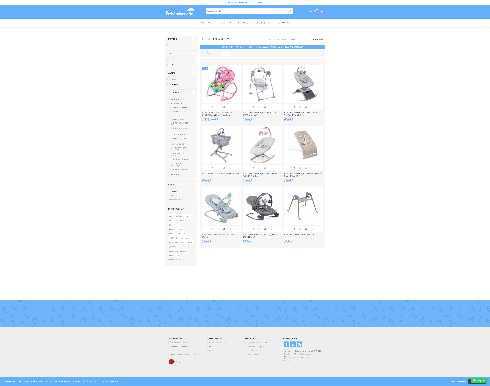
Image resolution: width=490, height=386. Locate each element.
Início (269, 39)
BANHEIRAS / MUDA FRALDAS (179, 155)
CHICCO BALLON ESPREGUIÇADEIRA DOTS (219, 235)
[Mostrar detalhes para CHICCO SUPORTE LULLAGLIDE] (303, 206)
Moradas (212, 347)
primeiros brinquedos (177, 251)
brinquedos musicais (177, 233)
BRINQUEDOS (176, 174)
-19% (205, 68)
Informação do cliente (217, 343)
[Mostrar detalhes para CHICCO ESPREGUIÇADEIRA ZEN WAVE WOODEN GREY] (262, 145)
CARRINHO (173, 238)
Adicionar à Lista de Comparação (224, 107)
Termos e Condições (179, 347)
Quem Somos (176, 351)
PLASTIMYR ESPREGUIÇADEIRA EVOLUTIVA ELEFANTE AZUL (217, 113)
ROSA (173, 65)
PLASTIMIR (174, 84)
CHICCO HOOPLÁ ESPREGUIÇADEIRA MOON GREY (260, 235)
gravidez (172, 246)
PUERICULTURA (281, 39)
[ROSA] (221, 84)
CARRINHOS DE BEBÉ (179, 107)
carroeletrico (185, 238)
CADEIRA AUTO (177, 111)
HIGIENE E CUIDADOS (180, 159)
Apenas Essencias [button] (458, 381)
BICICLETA (173, 220)
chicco (190, 242)
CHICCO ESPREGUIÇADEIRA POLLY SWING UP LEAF (259, 113)
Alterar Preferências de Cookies (183, 355)
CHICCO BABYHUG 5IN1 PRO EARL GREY (221, 173)
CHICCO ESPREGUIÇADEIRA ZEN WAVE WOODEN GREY (261, 174)
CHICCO (173, 79)
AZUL (173, 60)
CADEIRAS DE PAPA (180, 138)
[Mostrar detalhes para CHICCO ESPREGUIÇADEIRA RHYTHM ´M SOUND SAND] (303, 145)
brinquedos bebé (176, 229)
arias (171, 216)
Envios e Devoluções (256, 347)
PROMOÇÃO (175, 99)
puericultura (174, 255)
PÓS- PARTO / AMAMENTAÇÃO (175, 165)
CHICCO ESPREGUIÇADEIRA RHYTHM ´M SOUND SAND (303, 174)
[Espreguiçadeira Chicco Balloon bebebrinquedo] (221, 206)
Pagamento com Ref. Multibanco (260, 343)
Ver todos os (174, 200)
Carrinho (322, 11)
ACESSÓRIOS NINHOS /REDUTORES (179, 149)
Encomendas (214, 351)
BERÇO (189, 216)
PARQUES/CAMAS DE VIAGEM (179, 124)
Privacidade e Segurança (180, 343)
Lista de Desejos (230, 107)
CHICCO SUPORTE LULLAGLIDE (299, 234)
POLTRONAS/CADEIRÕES (179, 144)
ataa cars (180, 216)
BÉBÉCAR (174, 195)
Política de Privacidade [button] (107, 381)
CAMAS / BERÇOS (179, 119)
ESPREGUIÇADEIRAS (180, 129)
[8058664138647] (262, 84)
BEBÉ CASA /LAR (297, 39)
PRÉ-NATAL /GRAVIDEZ (180, 170)
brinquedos (173, 225)
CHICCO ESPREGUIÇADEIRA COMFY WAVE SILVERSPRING (301, 113)
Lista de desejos (254, 355)
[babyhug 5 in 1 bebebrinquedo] (221, 145)
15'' (172, 45)
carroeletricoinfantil (177, 242)
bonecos (183, 220)
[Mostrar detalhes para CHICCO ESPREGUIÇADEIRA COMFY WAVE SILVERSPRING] (303, 84)
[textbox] (246, 11)
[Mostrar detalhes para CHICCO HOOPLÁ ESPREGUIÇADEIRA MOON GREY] (262, 206)
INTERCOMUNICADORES (179, 134)
